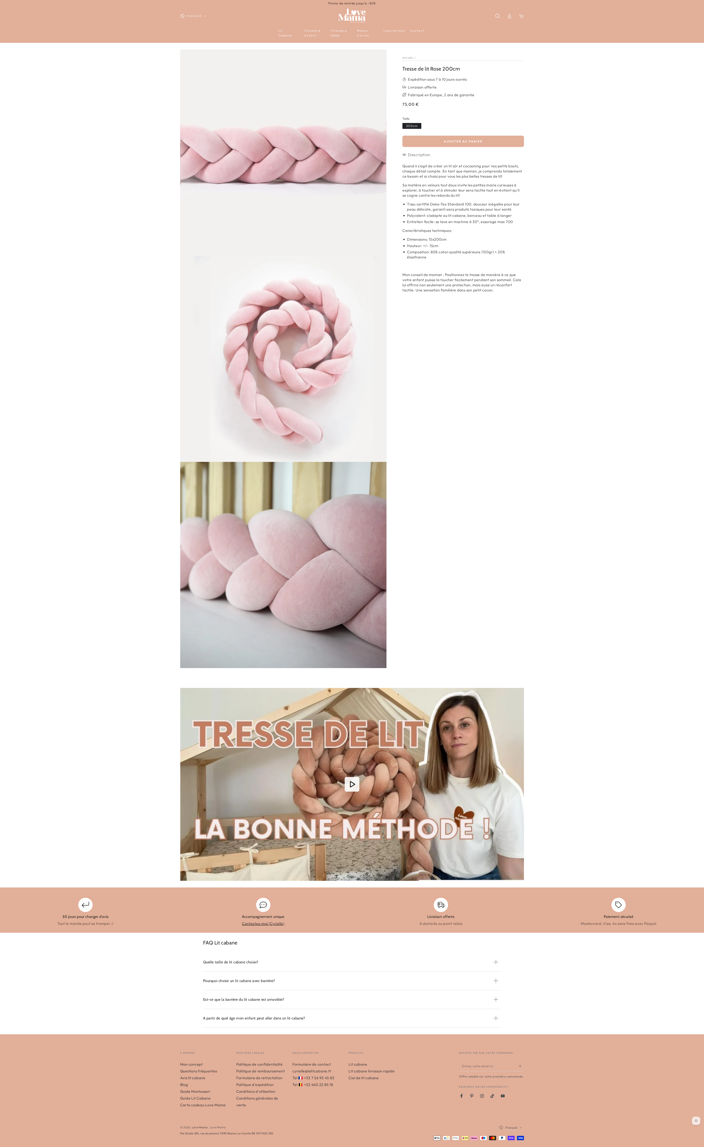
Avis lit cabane (192, 1078)
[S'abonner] (521, 1066)
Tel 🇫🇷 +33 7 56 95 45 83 (313, 1078)
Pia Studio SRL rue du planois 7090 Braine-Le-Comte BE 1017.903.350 (227, 1133)
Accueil (408, 57)
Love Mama (200, 1127)
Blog (184, 1084)
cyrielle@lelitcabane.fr (311, 1071)
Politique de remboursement (260, 1071)
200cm (412, 126)
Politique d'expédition (255, 1084)
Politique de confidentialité (259, 1064)
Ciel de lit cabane (364, 1078)
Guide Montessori (195, 1091)
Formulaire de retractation (259, 1078)
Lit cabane (358, 1064)
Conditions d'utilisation (256, 1091)
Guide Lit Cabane (195, 1098)
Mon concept (191, 1064)
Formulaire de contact (311, 1064)
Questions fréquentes (198, 1071)
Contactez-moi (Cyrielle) (263, 923)
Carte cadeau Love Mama (203, 1105)
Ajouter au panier (463, 141)
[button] (497, 16)
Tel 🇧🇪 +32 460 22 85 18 (312, 1084)
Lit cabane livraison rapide (372, 1071)
